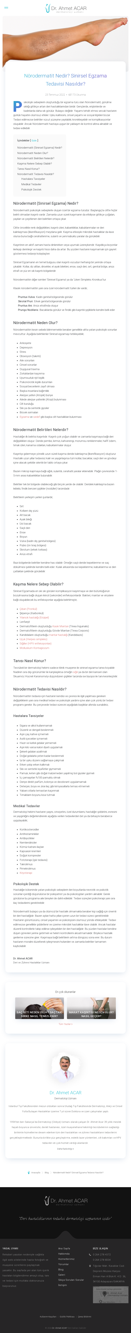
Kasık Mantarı (60, 626)
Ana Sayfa (64, 1248)
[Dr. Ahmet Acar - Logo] (65, 9)
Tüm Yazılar (65, 1024)
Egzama (24, 416)
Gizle (34, 140)
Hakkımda (64, 1253)
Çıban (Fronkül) (28, 608)
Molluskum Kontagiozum (34, 648)
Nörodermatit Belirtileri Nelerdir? (35, 158)
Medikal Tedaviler (31, 184)
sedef (36, 416)
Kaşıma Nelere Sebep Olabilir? (34, 163)
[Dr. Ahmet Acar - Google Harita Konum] (110, 1294)
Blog (61, 1269)
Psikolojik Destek (31, 189)
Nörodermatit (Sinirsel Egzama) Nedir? (39, 147)
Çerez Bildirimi (84, 1316)
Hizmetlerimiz (66, 1259)
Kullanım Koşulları (48, 1316)
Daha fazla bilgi (65, 1149)
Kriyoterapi (26, 872)
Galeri (61, 1274)
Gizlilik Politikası (67, 1316)
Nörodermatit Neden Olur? (32, 153)
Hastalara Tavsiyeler (33, 178)
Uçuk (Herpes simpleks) (33, 639)
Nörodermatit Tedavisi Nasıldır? (35, 174)
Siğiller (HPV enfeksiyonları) (35, 643)
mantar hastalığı (58, 634)
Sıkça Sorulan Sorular (71, 1279)
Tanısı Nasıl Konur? (28, 168)
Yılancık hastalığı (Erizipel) (34, 617)
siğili (75, 672)
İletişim (62, 1285)
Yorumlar (63, 1264)
